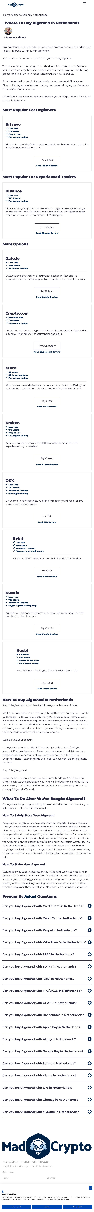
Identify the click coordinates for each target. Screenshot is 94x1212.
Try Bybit (47, 570)
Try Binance (47, 227)
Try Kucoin (47, 628)
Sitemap (51, 1178)
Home (6, 14)
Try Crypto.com (47, 345)
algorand (25, 14)
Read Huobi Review (47, 689)
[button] (47, 906)
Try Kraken (47, 458)
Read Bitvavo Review (47, 166)
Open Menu (84, 3)
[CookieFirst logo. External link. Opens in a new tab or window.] (3, 1191)
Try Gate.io (47, 291)
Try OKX (47, 516)
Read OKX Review (47, 522)
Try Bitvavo (47, 159)
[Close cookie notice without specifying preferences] (90, 1188)
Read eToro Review (47, 407)
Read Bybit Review (47, 576)
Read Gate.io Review (47, 297)
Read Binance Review (47, 233)
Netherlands (40, 14)
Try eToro (47, 400)
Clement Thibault (15, 37)
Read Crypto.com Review (47, 352)
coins (15, 14)
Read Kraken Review (47, 464)
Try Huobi (47, 682)
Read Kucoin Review (47, 634)
